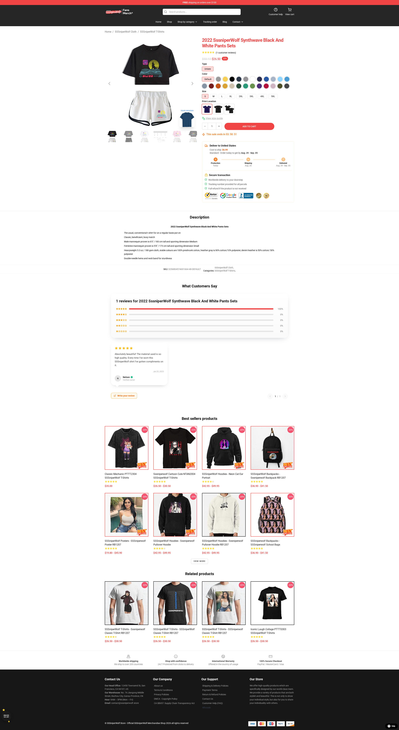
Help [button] (393, 726)
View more (200, 561)
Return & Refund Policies (214, 694)
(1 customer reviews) (226, 52)
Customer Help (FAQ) (212, 703)
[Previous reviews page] (270, 396)
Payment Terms (209, 690)
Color (204, 74)
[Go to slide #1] (112, 136)
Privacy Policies (161, 694)
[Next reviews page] (285, 396)
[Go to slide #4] (160, 136)
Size (204, 91)
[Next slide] (192, 83)
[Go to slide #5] (177, 136)
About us (158, 685)
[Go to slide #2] (128, 136)
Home (108, 31)
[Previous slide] (109, 83)
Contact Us (207, 699)
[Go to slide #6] (193, 136)
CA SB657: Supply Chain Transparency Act (174, 703)
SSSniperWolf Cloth (126, 31)
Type (204, 64)
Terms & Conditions (163, 690)
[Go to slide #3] (144, 136)
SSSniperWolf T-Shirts (152, 31)
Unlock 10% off (6, 716)
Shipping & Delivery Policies (215, 685)
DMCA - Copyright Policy (165, 699)
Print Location (209, 101)
